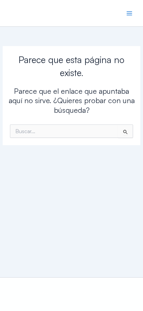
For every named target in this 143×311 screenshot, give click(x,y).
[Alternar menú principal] (129, 13)
